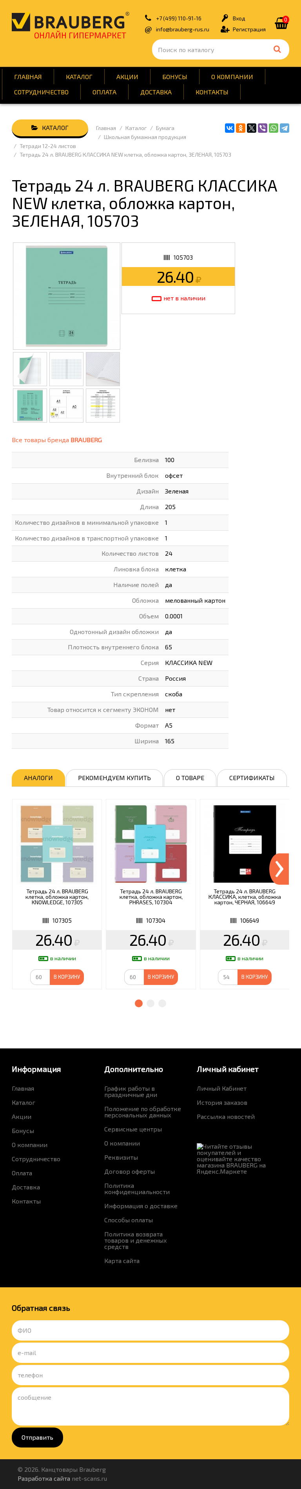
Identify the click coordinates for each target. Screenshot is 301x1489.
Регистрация (249, 29)
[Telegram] (284, 128)
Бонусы (174, 76)
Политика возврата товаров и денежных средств (135, 1240)
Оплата (104, 92)
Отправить (37, 1437)
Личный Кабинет (222, 1088)
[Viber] (262, 128)
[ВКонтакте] (229, 128)
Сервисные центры (133, 1129)
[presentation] (279, 869)
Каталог (79, 76)
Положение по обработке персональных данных (142, 1112)
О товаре (190, 777)
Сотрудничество (41, 92)
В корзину (67, 977)
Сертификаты (252, 777)
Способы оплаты (128, 1219)
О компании (232, 76)
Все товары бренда (57, 439)
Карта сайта (122, 1260)
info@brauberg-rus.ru (182, 29)
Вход (239, 18)
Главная (28, 76)
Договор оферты (129, 1171)
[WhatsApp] (273, 128)
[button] (139, 1003)
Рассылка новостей (226, 1116)
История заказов (222, 1102)
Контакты (212, 92)
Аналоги (38, 777)
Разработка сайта (44, 1478)
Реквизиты (121, 1157)
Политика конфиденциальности (137, 1188)
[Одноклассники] (240, 128)
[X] (251, 128)
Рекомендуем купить (114, 777)
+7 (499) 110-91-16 (178, 18)
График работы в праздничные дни (130, 1091)
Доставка (156, 92)
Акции (127, 76)
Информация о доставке (141, 1205)
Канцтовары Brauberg (70, 21)
